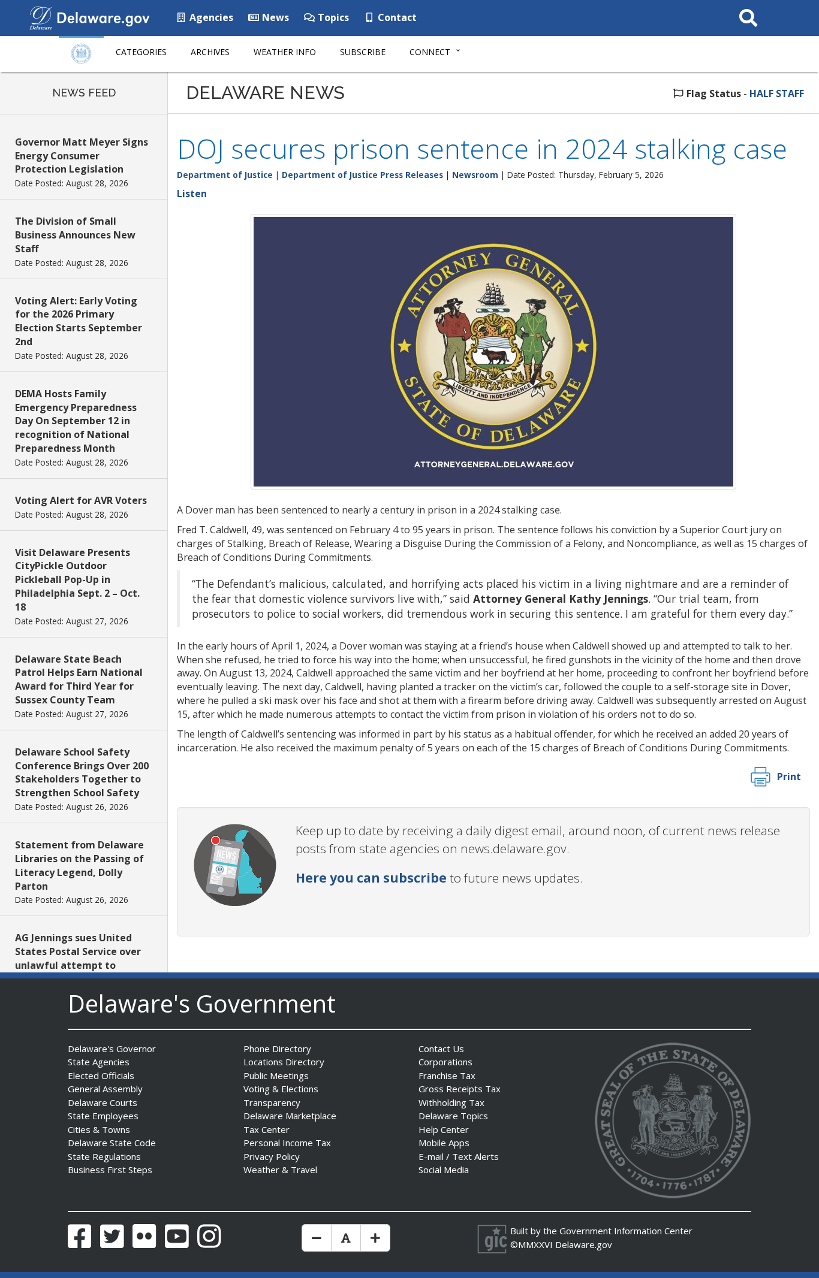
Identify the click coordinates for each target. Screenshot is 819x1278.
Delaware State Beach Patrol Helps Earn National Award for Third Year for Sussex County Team (79, 679)
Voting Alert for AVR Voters (81, 500)
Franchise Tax (446, 1075)
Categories (141, 52)
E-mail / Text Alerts (458, 1156)
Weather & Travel (280, 1170)
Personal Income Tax (287, 1143)
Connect (430, 52)
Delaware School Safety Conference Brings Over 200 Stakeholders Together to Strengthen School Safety (82, 772)
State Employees (103, 1116)
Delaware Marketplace (289, 1116)
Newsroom (475, 174)
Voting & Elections (280, 1089)
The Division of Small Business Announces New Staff (75, 234)
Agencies (210, 17)
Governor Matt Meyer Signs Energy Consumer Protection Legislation (81, 155)
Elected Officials (101, 1075)
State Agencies (99, 1062)
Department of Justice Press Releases (362, 174)
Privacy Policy (271, 1156)
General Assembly (105, 1089)
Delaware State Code (112, 1143)
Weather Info (285, 52)
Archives (210, 52)
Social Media (443, 1170)
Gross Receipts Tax (459, 1089)
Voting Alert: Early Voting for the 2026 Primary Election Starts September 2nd (78, 321)
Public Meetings (276, 1075)
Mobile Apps (443, 1143)
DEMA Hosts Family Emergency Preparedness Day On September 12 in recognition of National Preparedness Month (76, 421)
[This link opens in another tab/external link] (41, 16)
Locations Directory (283, 1062)
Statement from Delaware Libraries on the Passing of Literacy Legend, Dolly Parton (79, 865)
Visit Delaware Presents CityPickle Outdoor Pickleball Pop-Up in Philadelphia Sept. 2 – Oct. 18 (77, 580)
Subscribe (363, 52)
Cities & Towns (99, 1129)
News (274, 17)
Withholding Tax (451, 1102)
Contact (396, 17)
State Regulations (104, 1156)
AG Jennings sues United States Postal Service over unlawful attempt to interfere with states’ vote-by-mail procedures (81, 965)
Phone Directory (277, 1049)
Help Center (443, 1129)
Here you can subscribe (371, 877)
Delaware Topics (453, 1116)
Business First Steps (110, 1170)
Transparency (271, 1102)
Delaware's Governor (112, 1049)
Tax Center (266, 1129)
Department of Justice (225, 174)
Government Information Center (625, 1231)
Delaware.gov (583, 1244)
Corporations (445, 1062)
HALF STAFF (776, 93)
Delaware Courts (102, 1102)
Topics (332, 17)
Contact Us (441, 1049)
